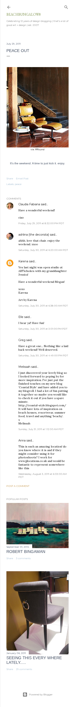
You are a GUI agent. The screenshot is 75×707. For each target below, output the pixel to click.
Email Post (22, 178)
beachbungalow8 (23, 14)
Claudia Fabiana (29, 204)
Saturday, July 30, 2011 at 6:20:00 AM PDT (43, 249)
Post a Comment (17, 485)
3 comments (23, 558)
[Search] (66, 6)
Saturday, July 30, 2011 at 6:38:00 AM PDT (43, 305)
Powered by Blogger (41, 694)
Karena (23, 261)
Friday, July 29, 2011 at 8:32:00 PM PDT (41, 223)
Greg (21, 340)
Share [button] (9, 178)
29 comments (24, 669)
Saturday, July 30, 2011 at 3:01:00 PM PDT (42, 328)
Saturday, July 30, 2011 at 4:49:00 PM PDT (43, 355)
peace (18, 184)
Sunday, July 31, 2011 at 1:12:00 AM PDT (41, 429)
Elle (20, 317)
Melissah (24, 367)
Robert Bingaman (25, 551)
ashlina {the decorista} (33, 234)
